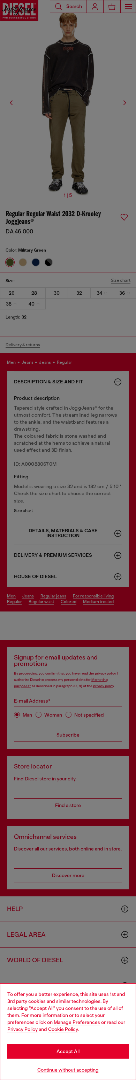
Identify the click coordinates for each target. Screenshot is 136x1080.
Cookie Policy (63, 1029)
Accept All (68, 1051)
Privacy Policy (22, 1029)
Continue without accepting (68, 1070)
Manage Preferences (77, 1022)
